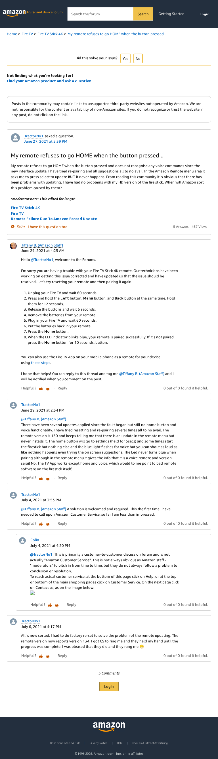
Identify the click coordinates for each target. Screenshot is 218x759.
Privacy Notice (98, 742)
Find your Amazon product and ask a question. (50, 81)
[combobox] (110, 14)
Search (143, 14)
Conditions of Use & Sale (65, 742)
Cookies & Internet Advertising (150, 742)
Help (119, 742)
